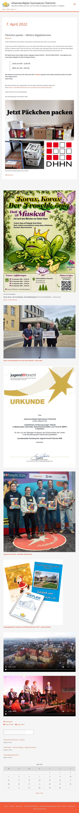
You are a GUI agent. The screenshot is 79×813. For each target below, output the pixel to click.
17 (70, 780)
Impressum (19, 806)
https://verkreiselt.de (10, 300)
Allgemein (8, 38)
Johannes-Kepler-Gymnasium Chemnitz (33, 3)
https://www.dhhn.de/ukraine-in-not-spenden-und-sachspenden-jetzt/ (30, 87)
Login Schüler (9, 724)
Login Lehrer (21, 724)
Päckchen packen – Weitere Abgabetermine (28, 35)
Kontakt (11, 806)
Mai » (42, 793)
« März (37, 793)
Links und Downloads (39, 809)
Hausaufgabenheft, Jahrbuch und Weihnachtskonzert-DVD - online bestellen (27, 627)
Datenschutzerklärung (31, 806)
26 (19, 788)
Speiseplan (8, 721)
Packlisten (37, 74)
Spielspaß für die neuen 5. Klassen (14, 740)
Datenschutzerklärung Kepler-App (49, 806)
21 (39, 784)
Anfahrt (64, 806)
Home (6, 806)
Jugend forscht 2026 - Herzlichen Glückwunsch (17, 554)
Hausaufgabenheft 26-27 (11, 755)
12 (19, 780)
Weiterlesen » (9, 175)
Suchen (29, 732)
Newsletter (71, 806)
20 (29, 784)
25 (8, 788)
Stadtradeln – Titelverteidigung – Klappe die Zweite (19, 747)
